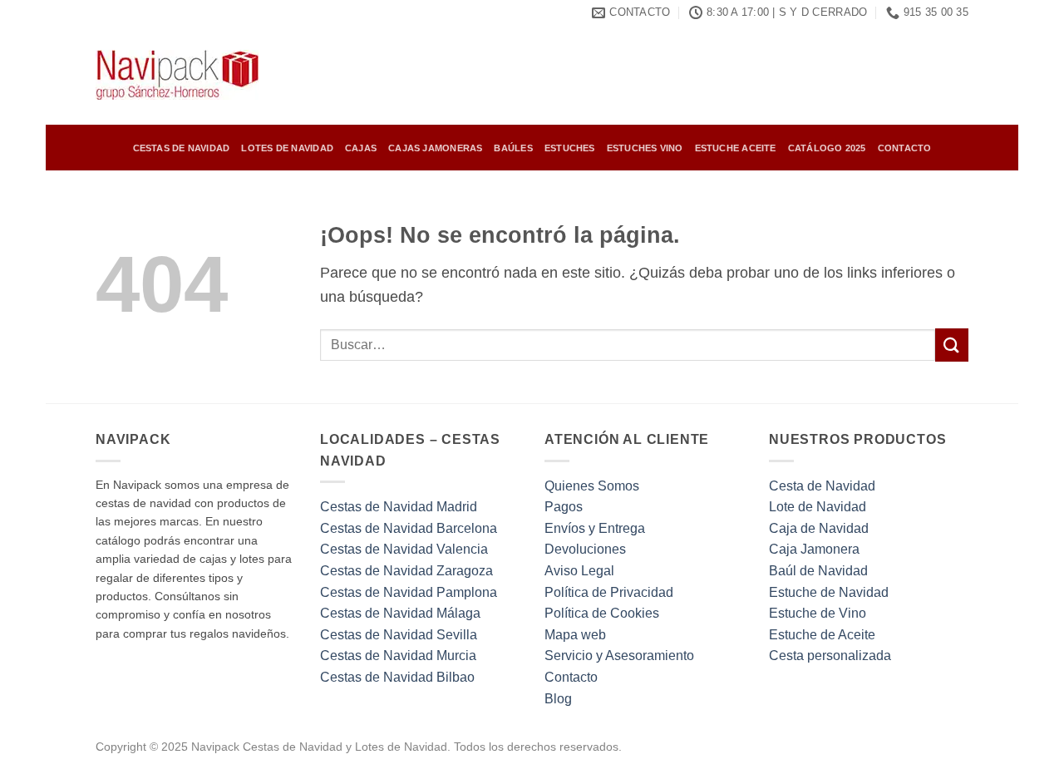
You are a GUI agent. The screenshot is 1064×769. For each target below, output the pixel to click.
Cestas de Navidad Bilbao (397, 677)
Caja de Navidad (819, 528)
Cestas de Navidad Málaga (400, 613)
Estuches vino (645, 148)
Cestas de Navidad (181, 148)
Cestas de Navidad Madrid (398, 507)
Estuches (569, 148)
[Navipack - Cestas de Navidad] (179, 75)
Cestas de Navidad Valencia (404, 549)
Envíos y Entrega (594, 528)
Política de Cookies (601, 613)
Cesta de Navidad (822, 486)
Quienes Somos (591, 486)
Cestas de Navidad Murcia (398, 655)
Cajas (361, 148)
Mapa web (575, 635)
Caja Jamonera (814, 549)
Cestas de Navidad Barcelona (408, 528)
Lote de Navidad (817, 507)
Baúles (513, 148)
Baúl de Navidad (818, 571)
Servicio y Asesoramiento (619, 655)
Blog (558, 699)
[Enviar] (951, 344)
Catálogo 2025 (827, 148)
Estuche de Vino (817, 613)
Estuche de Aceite (822, 635)
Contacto (905, 148)
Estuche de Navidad (829, 592)
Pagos (563, 507)
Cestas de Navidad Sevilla (398, 635)
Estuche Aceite (735, 148)
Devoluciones (585, 549)
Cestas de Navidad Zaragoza (406, 571)
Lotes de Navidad (287, 148)
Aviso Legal (579, 571)
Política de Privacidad (608, 592)
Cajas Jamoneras (435, 148)
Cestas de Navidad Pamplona (408, 592)
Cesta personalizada (830, 655)
